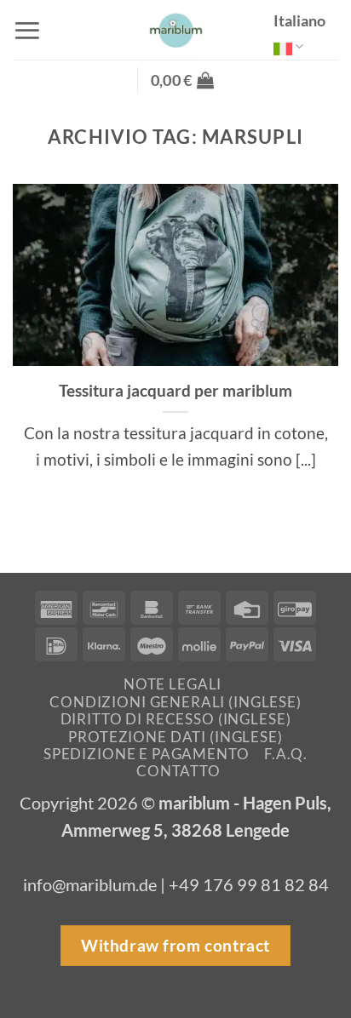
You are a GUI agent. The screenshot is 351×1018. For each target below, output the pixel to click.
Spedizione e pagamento (146, 754)
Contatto (178, 771)
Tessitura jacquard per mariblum (175, 390)
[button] (27, 30)
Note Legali (173, 684)
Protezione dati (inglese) (175, 737)
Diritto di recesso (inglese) (175, 719)
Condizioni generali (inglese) (175, 702)
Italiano (299, 20)
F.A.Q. (286, 754)
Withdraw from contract (175, 945)
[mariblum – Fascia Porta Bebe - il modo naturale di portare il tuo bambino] (175, 30)
